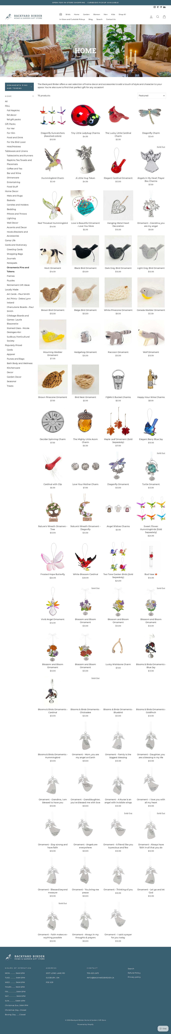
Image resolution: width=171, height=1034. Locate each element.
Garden (86, 14)
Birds (68, 14)
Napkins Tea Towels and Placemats (19, 162)
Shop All (122, 14)
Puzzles (11, 280)
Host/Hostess (14, 146)
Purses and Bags (15, 359)
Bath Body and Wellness (20, 363)
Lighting (11, 218)
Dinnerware (13, 177)
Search (99, 19)
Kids (113, 14)
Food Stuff (12, 187)
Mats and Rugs (15, 196)
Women (96, 14)
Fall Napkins (13, 110)
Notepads (12, 263)
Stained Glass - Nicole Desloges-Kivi (18, 330)
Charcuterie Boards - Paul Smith (20, 309)
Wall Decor (12, 223)
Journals (11, 258)
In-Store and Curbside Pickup (72, 19)
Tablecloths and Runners (20, 155)
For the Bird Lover (16, 142)
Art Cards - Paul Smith (18, 294)
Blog (91, 19)
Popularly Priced (13, 345)
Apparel (11, 354)
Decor (10, 372)
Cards (10, 350)
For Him (11, 133)
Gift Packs (10, 124)
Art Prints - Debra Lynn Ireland (19, 300)
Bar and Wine (14, 173)
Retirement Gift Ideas (18, 285)
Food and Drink (15, 137)
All (6, 101)
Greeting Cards (15, 249)
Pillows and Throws (17, 214)
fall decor (11, 115)
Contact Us (110, 19)
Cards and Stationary (16, 245)
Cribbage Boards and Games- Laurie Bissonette (18, 319)
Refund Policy (134, 973)
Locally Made (12, 289)
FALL (7, 106)
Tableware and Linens (16, 151)
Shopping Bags (15, 254)
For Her (11, 128)
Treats (10, 386)
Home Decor (11, 191)
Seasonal (11, 381)
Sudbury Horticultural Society (18, 339)
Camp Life (10, 240)
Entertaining (13, 182)
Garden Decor (14, 377)
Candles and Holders (18, 205)
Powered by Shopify (85, 1024)
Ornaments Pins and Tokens (17, 86)
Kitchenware (13, 368)
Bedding (11, 209)
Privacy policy (134, 977)
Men (106, 14)
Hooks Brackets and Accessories (17, 234)
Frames (11, 276)
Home (76, 14)
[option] (85, 2)
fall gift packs (14, 119)
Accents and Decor (17, 227)
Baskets (11, 200)
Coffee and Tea (14, 168)
